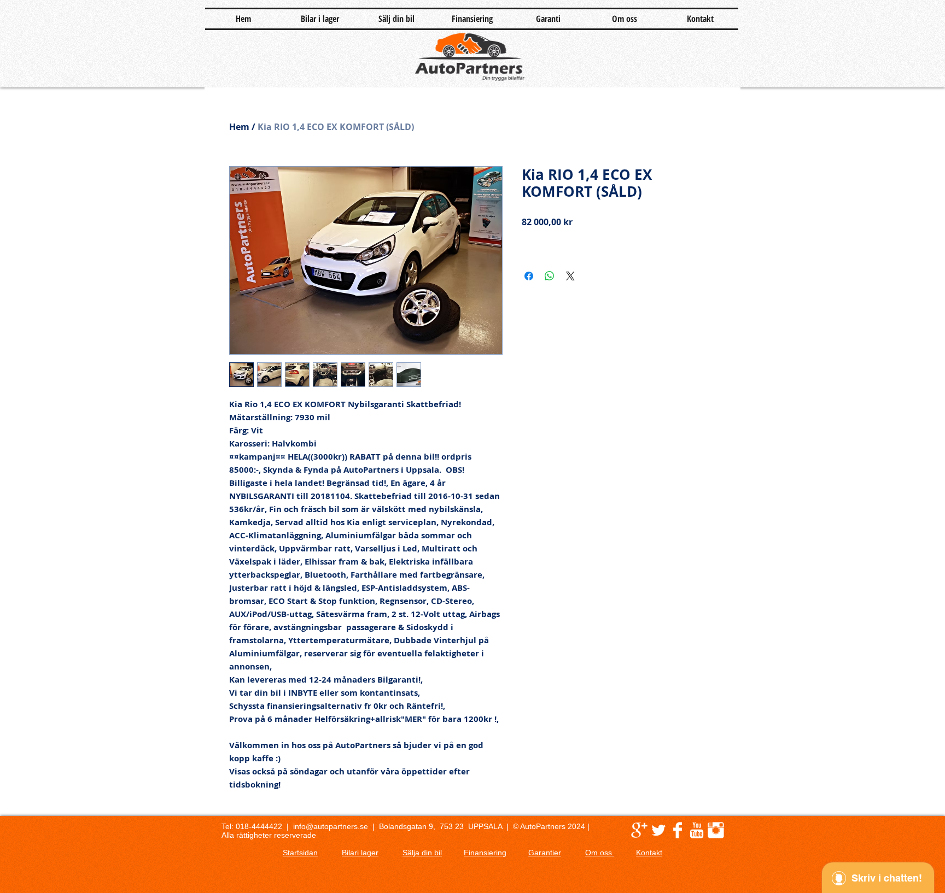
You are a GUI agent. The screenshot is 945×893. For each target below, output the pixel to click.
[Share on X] (570, 276)
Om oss (599, 852)
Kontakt (649, 852)
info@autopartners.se (330, 826)
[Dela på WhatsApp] (549, 276)
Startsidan (300, 852)
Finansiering (485, 852)
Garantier (544, 852)
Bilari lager (360, 852)
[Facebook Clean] (677, 830)
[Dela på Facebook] (528, 276)
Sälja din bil (422, 852)
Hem (239, 127)
